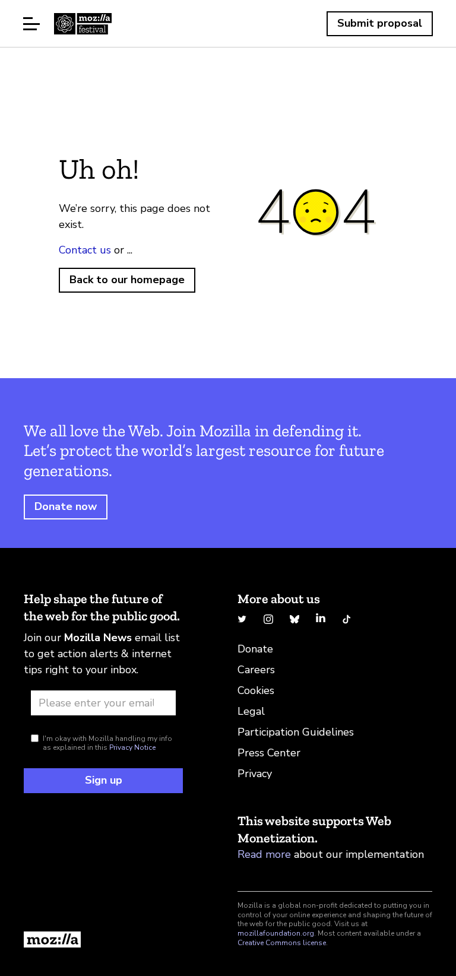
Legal (251, 711)
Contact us (85, 250)
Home (83, 23)
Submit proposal (379, 23)
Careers (256, 670)
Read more (264, 854)
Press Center (269, 753)
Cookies (256, 690)
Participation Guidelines (296, 732)
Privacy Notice (132, 747)
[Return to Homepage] (103, 939)
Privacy (255, 773)
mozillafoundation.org (276, 933)
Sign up (103, 780)
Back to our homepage (127, 279)
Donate (255, 649)
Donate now (65, 506)
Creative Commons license (282, 943)
